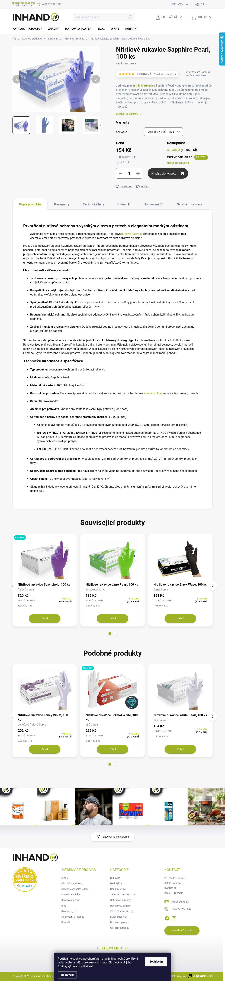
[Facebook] (167, 917)
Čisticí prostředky (119, 927)
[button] (109, 633)
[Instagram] (174, 917)
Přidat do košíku (163, 173)
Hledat (130, 17)
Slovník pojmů (68, 911)
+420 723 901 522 (181, 908)
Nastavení (67, 974)
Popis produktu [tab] (30, 204)
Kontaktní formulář (182, 930)
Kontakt (65, 922)
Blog (63, 905)
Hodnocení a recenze (72, 916)
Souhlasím (156, 961)
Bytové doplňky (118, 916)
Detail (45, 618)
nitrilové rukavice (144, 85)
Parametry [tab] (61, 204)
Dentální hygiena (119, 922)
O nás (64, 878)
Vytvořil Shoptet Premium (171, 976)
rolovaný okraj (153, 393)
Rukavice (115, 878)
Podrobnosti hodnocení (164, 74)
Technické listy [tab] (93, 204)
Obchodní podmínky (72, 883)
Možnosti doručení (178, 163)
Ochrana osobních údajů (74, 889)
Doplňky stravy (118, 889)
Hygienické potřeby (120, 905)
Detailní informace (127, 114)
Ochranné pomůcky (120, 900)
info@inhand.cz (180, 901)
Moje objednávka (70, 894)
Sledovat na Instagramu (116, 836)
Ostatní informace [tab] (189, 204)
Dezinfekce (116, 883)
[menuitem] (28, 29)
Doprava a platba (70, 900)
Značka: (196, 75)
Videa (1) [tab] (123, 204)
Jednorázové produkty (122, 894)
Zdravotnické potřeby (121, 911)
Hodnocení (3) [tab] (153, 204)
